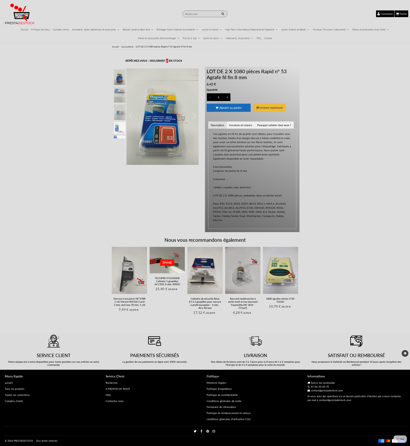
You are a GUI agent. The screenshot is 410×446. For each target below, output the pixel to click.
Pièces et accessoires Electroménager (157, 38)
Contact (268, 38)
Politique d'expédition (219, 388)
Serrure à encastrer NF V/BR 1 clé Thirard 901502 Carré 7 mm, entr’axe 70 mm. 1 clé (129, 301)
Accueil (24, 29)
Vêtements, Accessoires (238, 38)
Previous (130, 115)
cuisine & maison (210, 29)
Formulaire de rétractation (221, 406)
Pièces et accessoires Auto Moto (368, 29)
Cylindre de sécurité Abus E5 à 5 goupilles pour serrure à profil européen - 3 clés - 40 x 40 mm (205, 303)
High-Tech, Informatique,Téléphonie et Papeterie (249, 29)
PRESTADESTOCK (23, 440)
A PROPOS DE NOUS (118, 388)
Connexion (387, 13)
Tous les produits (14, 388)
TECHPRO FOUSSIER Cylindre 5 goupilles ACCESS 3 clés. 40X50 (167, 281)
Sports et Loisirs (211, 38)
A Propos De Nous (40, 29)
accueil (9, 382)
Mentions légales (216, 382)
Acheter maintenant (271, 107)
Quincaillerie (127, 46)
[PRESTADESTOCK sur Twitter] (195, 431)
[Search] (222, 13)
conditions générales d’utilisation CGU (229, 419)
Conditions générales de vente (224, 401)
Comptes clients (61, 29)
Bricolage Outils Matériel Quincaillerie (176, 29)
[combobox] (205, 14)
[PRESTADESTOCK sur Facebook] (201, 431)
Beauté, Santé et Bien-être (136, 29)
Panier (403, 13)
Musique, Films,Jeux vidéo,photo (329, 29)
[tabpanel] (120, 77)
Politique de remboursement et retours (229, 413)
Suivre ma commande (323, 382)
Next (195, 115)
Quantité (212, 89)
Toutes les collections (17, 394)
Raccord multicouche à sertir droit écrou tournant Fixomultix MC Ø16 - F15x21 (243, 303)
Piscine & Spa (190, 38)
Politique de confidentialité (222, 394)
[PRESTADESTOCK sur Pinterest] (208, 431)
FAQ (259, 38)
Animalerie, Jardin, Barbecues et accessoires (94, 29)
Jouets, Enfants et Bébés (293, 29)
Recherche (111, 382)
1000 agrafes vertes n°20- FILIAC (280, 300)
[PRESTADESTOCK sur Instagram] (214, 431)
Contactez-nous (115, 401)
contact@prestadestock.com (327, 390)
